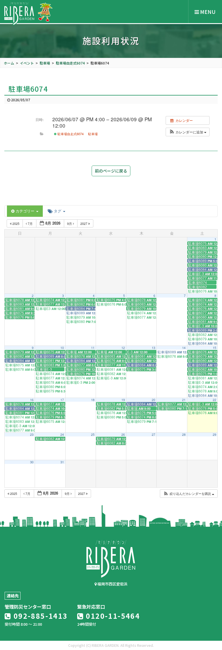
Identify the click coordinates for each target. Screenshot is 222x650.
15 (214, 348)
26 (123, 434)
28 (184, 434)
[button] (187, 132)
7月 (30, 223)
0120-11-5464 (112, 616)
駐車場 (93, 133)
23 (32, 434)
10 (62, 348)
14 (184, 348)
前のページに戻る (111, 171)
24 (62, 434)
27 (153, 434)
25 (93, 434)
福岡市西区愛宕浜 (112, 584)
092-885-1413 (39, 616)
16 (32, 400)
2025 (16, 223)
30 (32, 462)
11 (93, 348)
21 (184, 400)
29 (214, 434)
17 (62, 400)
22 (214, 400)
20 (153, 400)
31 (62, 462)
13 (153, 348)
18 (93, 400)
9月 (70, 223)
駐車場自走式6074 (70, 133)
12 (123, 348)
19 (123, 400)
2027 (84, 223)
